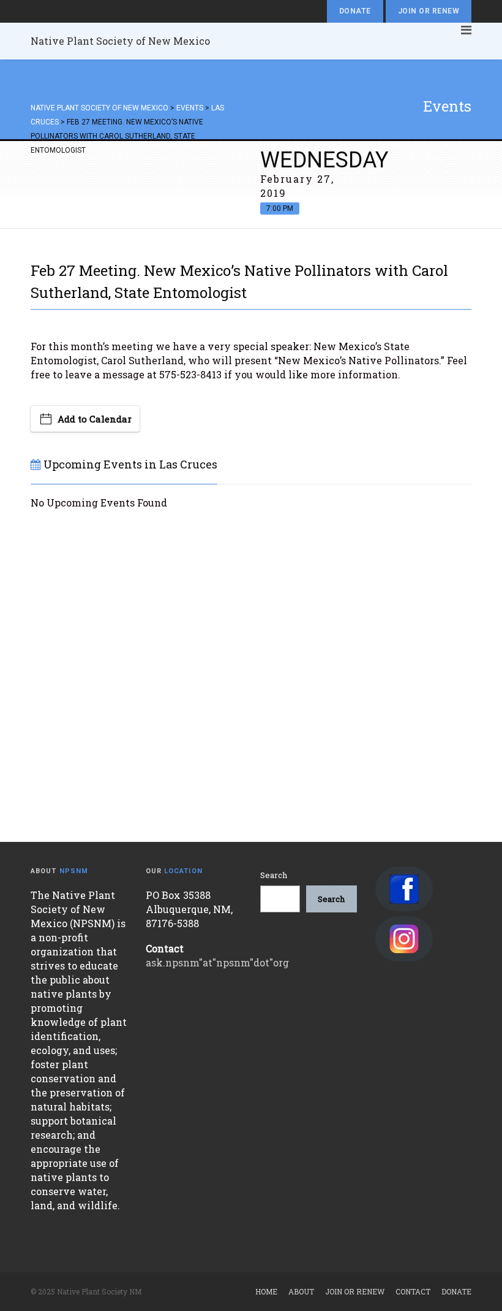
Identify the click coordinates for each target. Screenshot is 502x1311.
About (301, 1291)
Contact (412, 1291)
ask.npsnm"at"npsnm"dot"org (217, 962)
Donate (355, 11)
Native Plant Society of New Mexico (120, 40)
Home (266, 1291)
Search (273, 875)
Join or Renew (428, 11)
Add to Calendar (95, 419)
